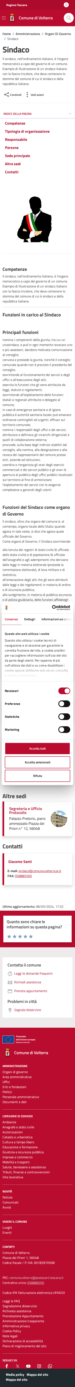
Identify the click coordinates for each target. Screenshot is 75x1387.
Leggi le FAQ (11, 1300)
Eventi (7, 1232)
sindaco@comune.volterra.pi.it (40, 870)
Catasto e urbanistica (17, 1137)
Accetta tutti (37, 748)
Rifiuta (37, 775)
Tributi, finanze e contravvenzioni (26, 1172)
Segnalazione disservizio (19, 1305)
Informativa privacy (16, 1325)
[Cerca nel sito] (69, 18)
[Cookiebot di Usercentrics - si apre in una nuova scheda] (53, 607)
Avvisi (6, 1207)
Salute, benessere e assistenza (24, 1167)
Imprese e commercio (17, 1157)
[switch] (64, 703)
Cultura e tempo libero (18, 1142)
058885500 (23, 875)
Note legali (10, 1335)
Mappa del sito (37, 1374)
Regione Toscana (16, 5)
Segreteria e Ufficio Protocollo (25, 810)
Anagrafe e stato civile (18, 1127)
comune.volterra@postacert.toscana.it (37, 1277)
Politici (7, 1091)
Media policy (15, 1374)
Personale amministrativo (20, 1096)
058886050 (35, 1282)
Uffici (6, 1081)
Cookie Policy (11, 1330)
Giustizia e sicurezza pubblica (23, 1152)
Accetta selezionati (37, 762)
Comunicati (10, 1202)
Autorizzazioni (12, 1132)
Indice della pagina (17, 113)
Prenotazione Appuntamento (22, 1315)
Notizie (7, 1197)
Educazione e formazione (20, 1147)
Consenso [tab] (11, 619)
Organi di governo (15, 1071)
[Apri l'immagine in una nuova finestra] (37, 221)
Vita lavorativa (12, 1177)
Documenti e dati (14, 1101)
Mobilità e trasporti (16, 1162)
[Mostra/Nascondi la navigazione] (3, 17)
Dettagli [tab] (29, 619)
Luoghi (7, 1227)
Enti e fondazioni (14, 1086)
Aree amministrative (17, 1076)
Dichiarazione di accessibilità (22, 1340)
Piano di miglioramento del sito (24, 1345)
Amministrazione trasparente (23, 1320)
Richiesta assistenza (16, 1310)
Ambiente (9, 1122)
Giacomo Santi (20, 861)
